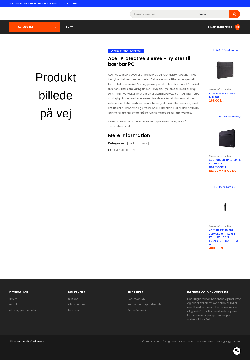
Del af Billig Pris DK (221, 27)
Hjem (69, 27)
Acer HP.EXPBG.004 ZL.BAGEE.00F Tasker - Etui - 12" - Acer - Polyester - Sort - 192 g (224, 237)
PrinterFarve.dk (137, 310)
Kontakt (14, 304)
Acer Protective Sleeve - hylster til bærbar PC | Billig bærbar (44, 3)
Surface (73, 299)
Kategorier (26, 27)
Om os (13, 299)
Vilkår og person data (22, 310)
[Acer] (144, 143)
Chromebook (76, 304)
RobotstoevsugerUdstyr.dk (144, 304)
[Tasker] (133, 143)
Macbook (74, 310)
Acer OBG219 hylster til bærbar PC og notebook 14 (225, 163)
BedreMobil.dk (136, 299)
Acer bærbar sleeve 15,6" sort (222, 95)
